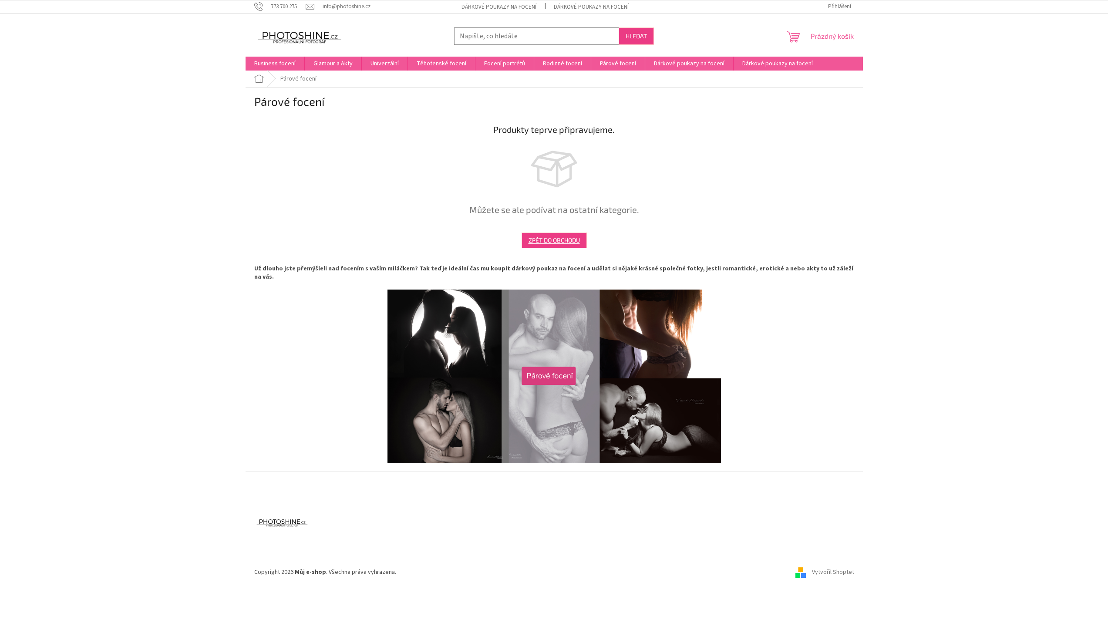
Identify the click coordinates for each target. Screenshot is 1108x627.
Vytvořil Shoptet (833, 572)
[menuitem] (275, 64)
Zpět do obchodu (554, 240)
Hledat (636, 36)
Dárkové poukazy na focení (498, 7)
